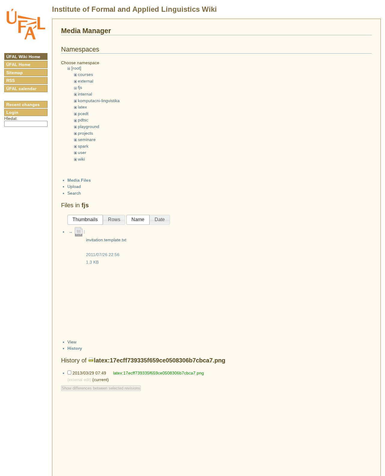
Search (74, 193)
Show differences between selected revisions (101, 388)
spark (83, 146)
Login (12, 112)
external (85, 81)
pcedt (83, 113)
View (71, 342)
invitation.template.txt (106, 239)
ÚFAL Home (18, 64)
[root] (76, 68)
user (82, 152)
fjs (80, 87)
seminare (87, 139)
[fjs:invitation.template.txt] (79, 231)
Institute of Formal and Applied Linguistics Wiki (134, 9)
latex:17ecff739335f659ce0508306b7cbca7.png (159, 360)
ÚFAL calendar (21, 88)
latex (82, 107)
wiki (81, 159)
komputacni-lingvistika (99, 100)
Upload (74, 186)
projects (85, 133)
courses (85, 74)
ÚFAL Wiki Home (23, 56)
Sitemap (14, 72)
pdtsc (83, 119)
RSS (10, 80)
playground (88, 126)
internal (85, 94)
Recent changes (23, 104)
